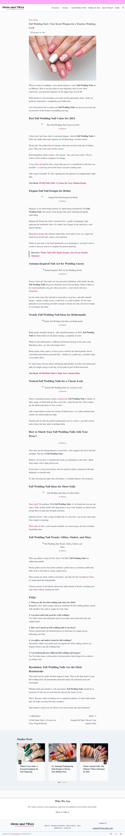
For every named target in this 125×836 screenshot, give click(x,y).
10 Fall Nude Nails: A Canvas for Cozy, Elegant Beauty (62, 182)
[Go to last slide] (19, 762)
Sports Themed (107, 8)
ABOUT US (47, 825)
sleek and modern (49, 469)
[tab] (58, 782)
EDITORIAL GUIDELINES (58, 825)
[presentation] (31, 752)
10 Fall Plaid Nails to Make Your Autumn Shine (59, 373)
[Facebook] (3, 2)
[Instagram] (7, 2)
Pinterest (63, 128)
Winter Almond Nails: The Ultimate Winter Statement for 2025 (94, 769)
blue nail (38, 164)
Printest (63, 201)
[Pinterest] (10, 2)
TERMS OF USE (58, 828)
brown (64, 570)
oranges (51, 154)
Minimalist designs (36, 233)
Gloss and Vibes (16, 834)
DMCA (79, 825)
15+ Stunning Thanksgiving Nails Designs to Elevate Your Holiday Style (62, 769)
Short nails (33, 504)
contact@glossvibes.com (103, 828)
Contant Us (118, 2)
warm (34, 287)
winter (91, 576)
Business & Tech (94, 8)
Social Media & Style (78, 8)
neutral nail (62, 398)
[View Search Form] (123, 7)
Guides (117, 8)
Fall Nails (33, 20)
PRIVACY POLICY (71, 825)
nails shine (33, 589)
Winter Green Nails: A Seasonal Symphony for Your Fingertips (29, 769)
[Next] (105, 762)
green (61, 351)
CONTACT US (67, 828)
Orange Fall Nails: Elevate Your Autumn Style (83, 720)
